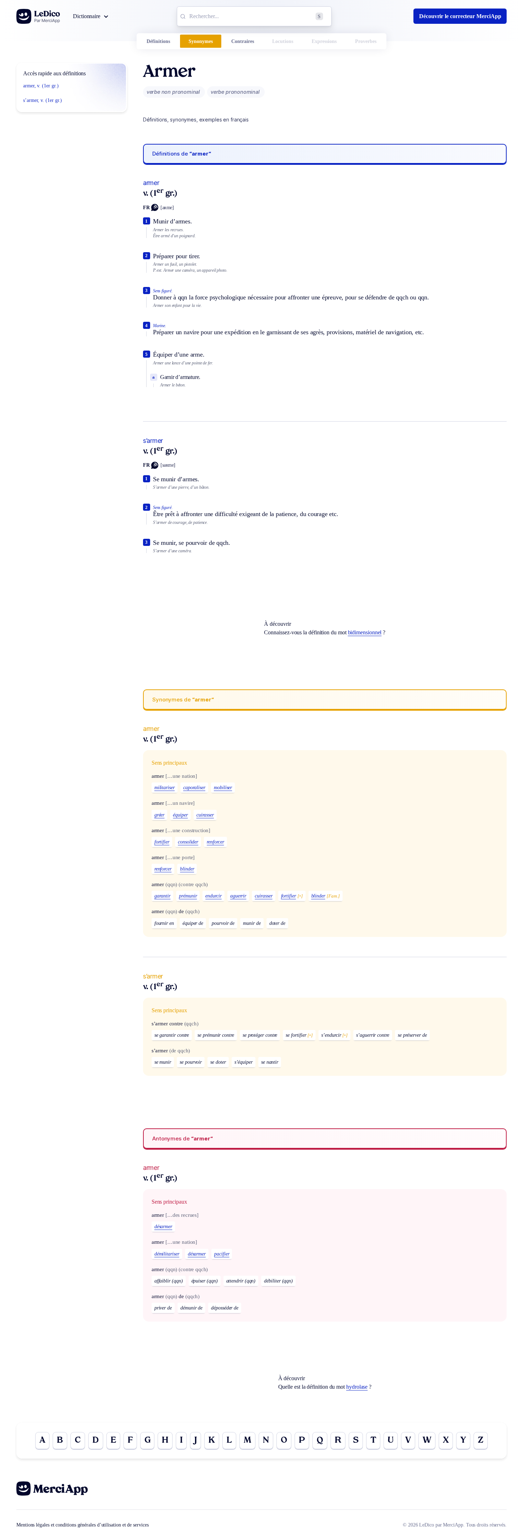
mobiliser (223, 787)
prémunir (188, 896)
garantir (162, 896)
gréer (159, 815)
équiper (180, 815)
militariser (164, 787)
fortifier (161, 842)
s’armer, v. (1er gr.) (42, 100)
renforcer (215, 842)
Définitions (158, 41)
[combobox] (254, 16)
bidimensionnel (365, 632)
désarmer (163, 1226)
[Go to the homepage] (38, 16)
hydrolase (357, 1387)
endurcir (213, 896)
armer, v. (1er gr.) (40, 85)
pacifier (221, 1254)
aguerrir (238, 896)
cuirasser (205, 815)
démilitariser (166, 1254)
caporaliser (194, 787)
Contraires (242, 41)
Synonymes (201, 41)
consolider (188, 842)
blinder (187, 869)
